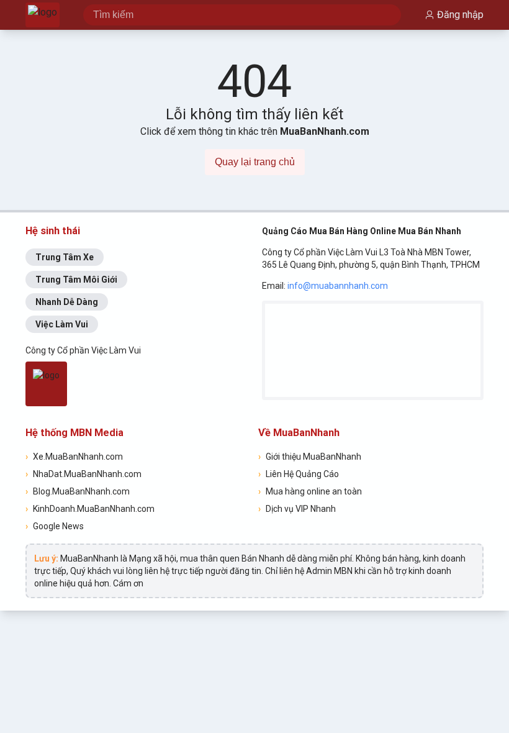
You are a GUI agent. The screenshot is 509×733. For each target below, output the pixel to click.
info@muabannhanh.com (337, 286)
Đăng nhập (460, 14)
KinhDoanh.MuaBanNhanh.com (90, 509)
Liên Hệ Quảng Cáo (298, 474)
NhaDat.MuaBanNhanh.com (83, 474)
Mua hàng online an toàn (310, 491)
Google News (54, 526)
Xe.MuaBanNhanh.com (74, 457)
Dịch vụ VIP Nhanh (297, 509)
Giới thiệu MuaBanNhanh (309, 457)
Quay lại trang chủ (255, 162)
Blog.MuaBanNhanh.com (77, 491)
